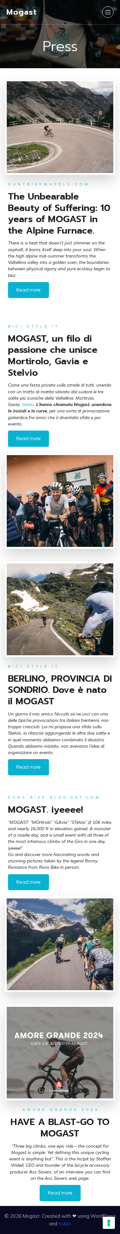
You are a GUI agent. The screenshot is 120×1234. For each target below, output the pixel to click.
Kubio (65, 1223)
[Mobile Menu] (108, 12)
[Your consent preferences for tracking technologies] (109, 1223)
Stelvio (28, 404)
